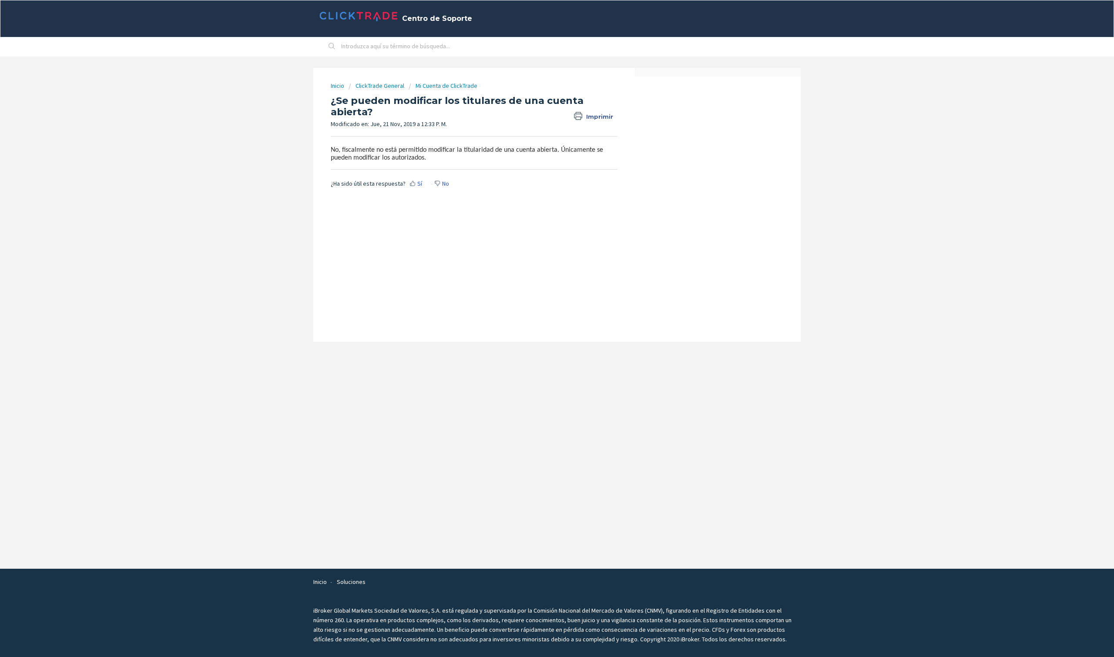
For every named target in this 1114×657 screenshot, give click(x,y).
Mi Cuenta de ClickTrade (446, 86)
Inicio (338, 86)
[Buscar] (332, 47)
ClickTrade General (380, 86)
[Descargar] (541, 218)
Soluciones (351, 582)
